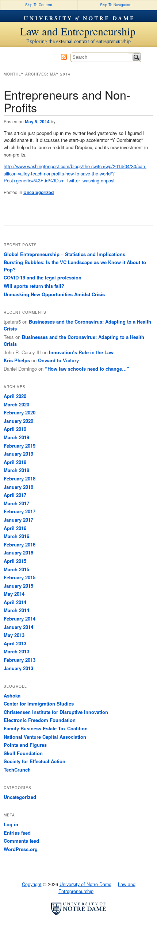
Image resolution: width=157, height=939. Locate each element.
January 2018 (18, 486)
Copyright (32, 884)
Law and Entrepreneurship (77, 31)
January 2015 (18, 585)
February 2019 (19, 445)
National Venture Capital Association (45, 736)
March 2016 (16, 536)
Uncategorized (38, 192)
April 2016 (15, 528)
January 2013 (18, 668)
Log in (11, 824)
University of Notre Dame (78, 16)
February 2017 (19, 511)
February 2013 (19, 659)
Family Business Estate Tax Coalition (46, 728)
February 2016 (19, 544)
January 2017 (18, 519)
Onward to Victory (58, 360)
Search (137, 57)
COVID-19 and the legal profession (42, 277)
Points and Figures (25, 744)
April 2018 (15, 462)
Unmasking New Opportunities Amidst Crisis (54, 294)
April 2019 (15, 428)
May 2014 (14, 593)
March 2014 (16, 610)
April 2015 (15, 560)
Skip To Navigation (115, 4)
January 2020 (18, 420)
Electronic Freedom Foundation (40, 719)
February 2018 (19, 478)
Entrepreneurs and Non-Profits (67, 101)
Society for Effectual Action (34, 761)
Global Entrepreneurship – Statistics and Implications (64, 254)
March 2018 (16, 470)
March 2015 (16, 569)
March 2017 (16, 503)
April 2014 (15, 602)
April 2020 (15, 396)
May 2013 (14, 634)
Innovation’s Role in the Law (81, 352)
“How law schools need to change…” (87, 368)
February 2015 (19, 577)
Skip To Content (38, 4)
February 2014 (19, 618)
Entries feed (17, 832)
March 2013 (16, 651)
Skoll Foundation (23, 753)
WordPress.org (21, 849)
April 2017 (15, 494)
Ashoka (12, 695)
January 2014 (18, 626)
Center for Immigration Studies (39, 703)
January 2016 (18, 552)
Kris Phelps (17, 360)
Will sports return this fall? (34, 285)
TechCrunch (17, 769)
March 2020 (16, 404)
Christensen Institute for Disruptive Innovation (56, 711)
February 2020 (19, 412)
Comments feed (21, 840)
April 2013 (15, 643)
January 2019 (18, 453)
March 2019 (16, 437)
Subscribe (64, 57)
